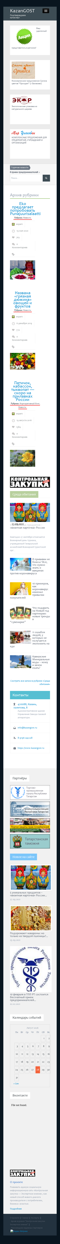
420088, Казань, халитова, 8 (25, 706)
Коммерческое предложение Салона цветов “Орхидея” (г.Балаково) (29, 82)
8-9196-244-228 (25, 738)
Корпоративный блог (30, 403)
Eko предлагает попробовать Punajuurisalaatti (25, 208)
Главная (25, 1218)
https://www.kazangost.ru (31, 748)
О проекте (14, 1218)
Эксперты (35, 1218)
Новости (27, 218)
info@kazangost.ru (27, 727)
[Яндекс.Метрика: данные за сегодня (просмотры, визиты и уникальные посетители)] (19, 1231)
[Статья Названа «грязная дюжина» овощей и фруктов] (22, 361)
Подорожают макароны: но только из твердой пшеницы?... (29, 935)
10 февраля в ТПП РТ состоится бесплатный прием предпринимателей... (29, 997)
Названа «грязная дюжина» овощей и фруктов (22, 299)
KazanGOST (22, 11)
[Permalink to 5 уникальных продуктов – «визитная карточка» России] (30, 513)
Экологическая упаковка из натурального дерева (24, 107)
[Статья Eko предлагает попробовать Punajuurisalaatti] (22, 269)
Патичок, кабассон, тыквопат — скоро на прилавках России (22, 391)
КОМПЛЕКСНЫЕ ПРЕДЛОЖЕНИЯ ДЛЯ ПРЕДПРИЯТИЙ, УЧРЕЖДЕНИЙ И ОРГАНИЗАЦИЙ (29, 140)
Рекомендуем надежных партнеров (26, 1228)
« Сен (16, 1083)
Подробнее (16, 1208)
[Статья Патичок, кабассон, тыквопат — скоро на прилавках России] (22, 458)
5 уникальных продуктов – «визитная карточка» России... (28, 894)
